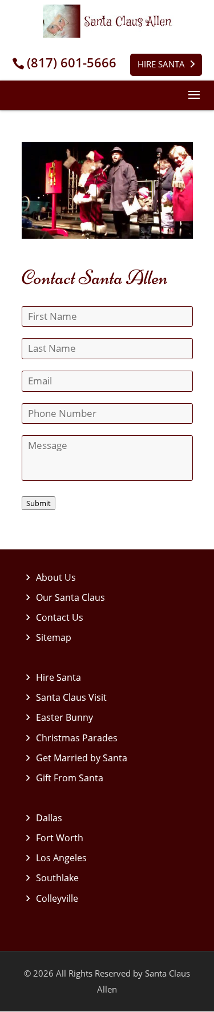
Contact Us (59, 617)
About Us (56, 577)
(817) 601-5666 (71, 62)
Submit (38, 503)
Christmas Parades (77, 738)
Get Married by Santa (81, 758)
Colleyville (57, 898)
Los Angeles (61, 858)
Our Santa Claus (70, 597)
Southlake (57, 878)
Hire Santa (161, 64)
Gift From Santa (69, 778)
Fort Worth (59, 838)
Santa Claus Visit (71, 697)
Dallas (49, 818)
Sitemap (53, 637)
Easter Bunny (64, 717)
